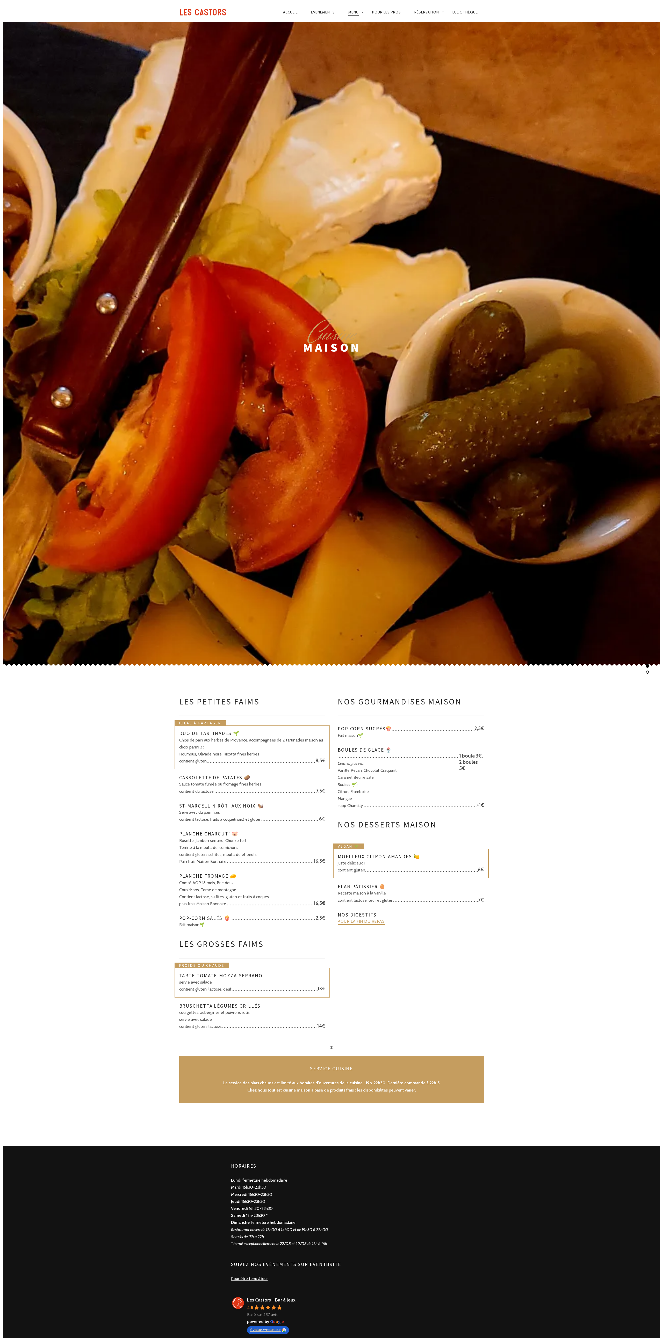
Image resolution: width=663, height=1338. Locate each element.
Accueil (290, 12)
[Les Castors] (207, 12)
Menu (353, 12)
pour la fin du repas (361, 921)
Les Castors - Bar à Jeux (271, 1300)
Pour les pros (386, 12)
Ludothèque (465, 12)
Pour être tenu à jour (249, 1278)
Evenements (323, 12)
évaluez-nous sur (265, 1329)
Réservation (426, 12)
